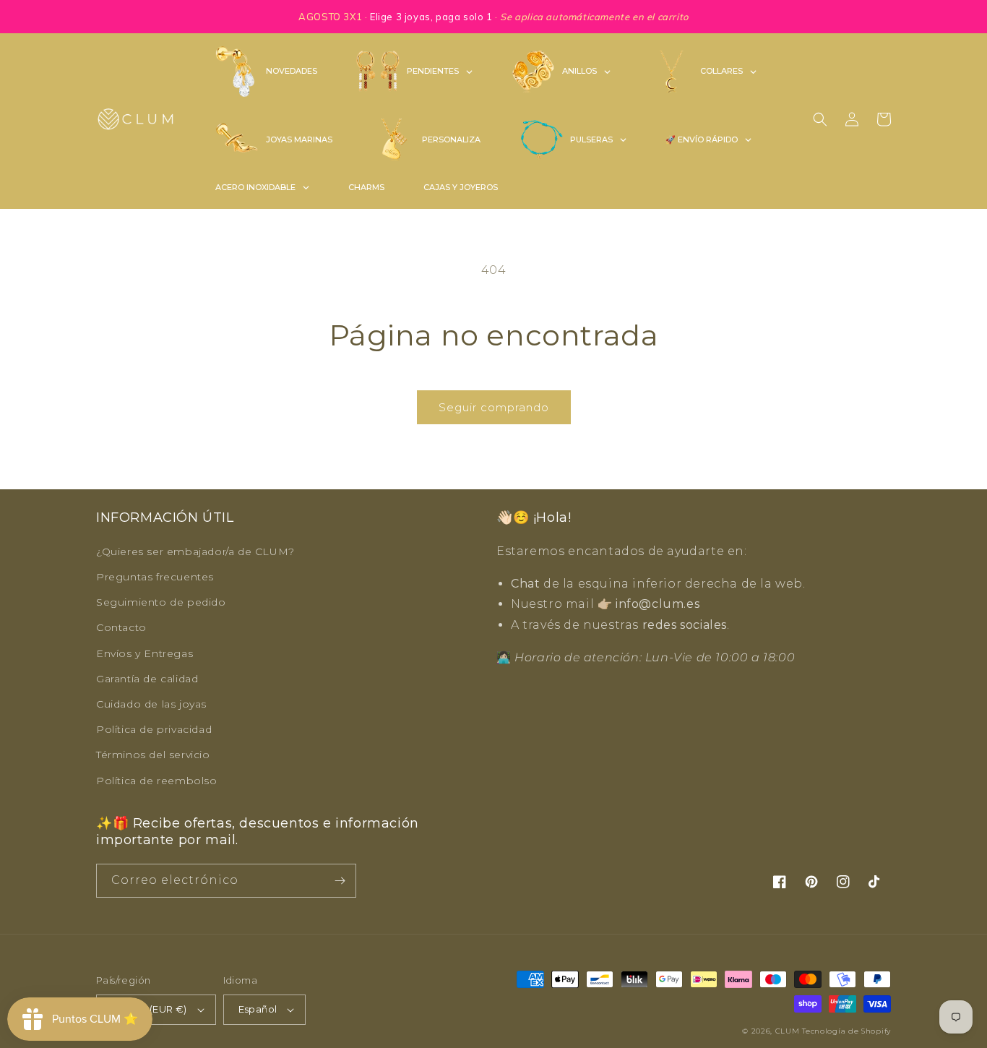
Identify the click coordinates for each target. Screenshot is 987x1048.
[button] (820, 119)
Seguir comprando (494, 407)
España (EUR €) (149, 1009)
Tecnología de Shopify (846, 1031)
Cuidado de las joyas (151, 703)
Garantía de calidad (147, 678)
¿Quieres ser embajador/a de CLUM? (195, 551)
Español (257, 1009)
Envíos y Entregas (144, 653)
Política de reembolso (156, 780)
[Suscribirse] (339, 881)
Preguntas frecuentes (155, 576)
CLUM (787, 1031)
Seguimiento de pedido (161, 602)
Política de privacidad (154, 729)
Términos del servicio (153, 754)
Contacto (121, 627)
